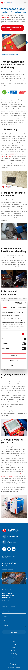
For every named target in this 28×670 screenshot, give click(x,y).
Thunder (14, 644)
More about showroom (7, 569)
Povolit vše (14, 355)
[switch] (24, 339)
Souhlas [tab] (4, 307)
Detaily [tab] (13, 307)
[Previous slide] (1, 578)
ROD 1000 (9, 156)
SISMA (14, 647)
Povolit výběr (14, 360)
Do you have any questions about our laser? (12, 28)
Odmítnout (14, 365)
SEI (14, 641)
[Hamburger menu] (25, 3)
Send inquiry (14, 632)
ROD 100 (12, 154)
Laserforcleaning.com (14, 654)
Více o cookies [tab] (22, 307)
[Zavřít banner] (25, 302)
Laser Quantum (14, 657)
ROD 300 (18, 154)
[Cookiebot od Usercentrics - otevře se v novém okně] (16, 303)
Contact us (5, 600)
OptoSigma (14, 650)
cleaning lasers (5, 17)
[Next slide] (27, 42)
